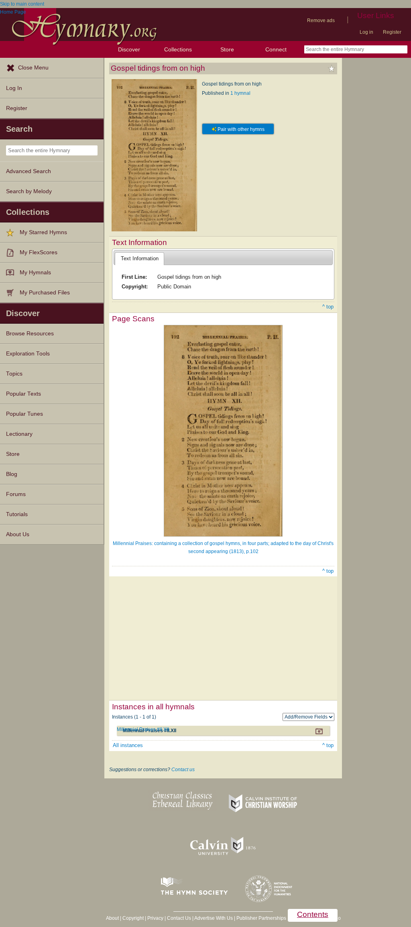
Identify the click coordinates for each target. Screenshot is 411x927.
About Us (17, 534)
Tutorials (17, 514)
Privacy (155, 918)
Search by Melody (29, 191)
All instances (128, 745)
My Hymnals (35, 273)
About (112, 918)
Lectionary (19, 434)
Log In (14, 88)
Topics (14, 374)
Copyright (133, 918)
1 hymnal (240, 93)
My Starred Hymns (43, 232)
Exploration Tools (28, 354)
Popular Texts (23, 394)
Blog (11, 474)
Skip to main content (22, 4)
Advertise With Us (213, 918)
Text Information (140, 258)
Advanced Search (28, 171)
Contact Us (179, 918)
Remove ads (321, 20)
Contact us (183, 769)
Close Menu (33, 68)
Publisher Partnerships (261, 918)
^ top (328, 307)
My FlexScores (38, 252)
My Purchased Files (45, 293)
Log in (366, 32)
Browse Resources (30, 334)
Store (227, 49)
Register (392, 32)
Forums (16, 494)
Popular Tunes (24, 414)
